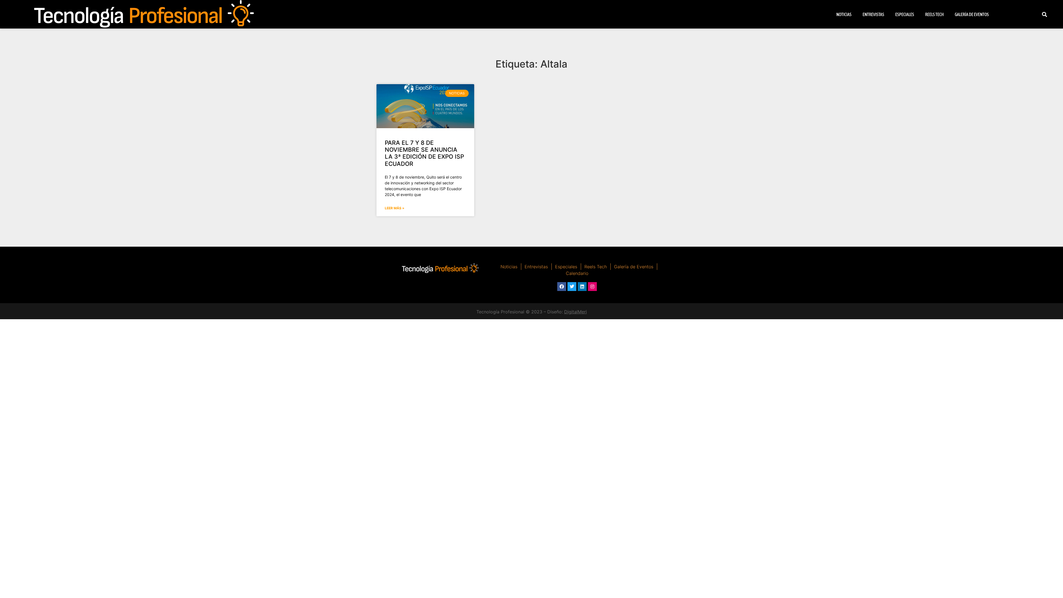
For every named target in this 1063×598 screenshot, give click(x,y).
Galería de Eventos (972, 14)
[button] (1044, 14)
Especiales (904, 14)
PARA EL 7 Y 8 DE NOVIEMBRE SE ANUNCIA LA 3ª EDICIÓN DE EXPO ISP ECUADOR (424, 153)
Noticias (844, 14)
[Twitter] (571, 286)
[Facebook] (561, 286)
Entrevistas (873, 14)
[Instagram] (592, 286)
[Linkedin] (582, 286)
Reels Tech (934, 14)
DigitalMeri (575, 312)
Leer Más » (394, 208)
